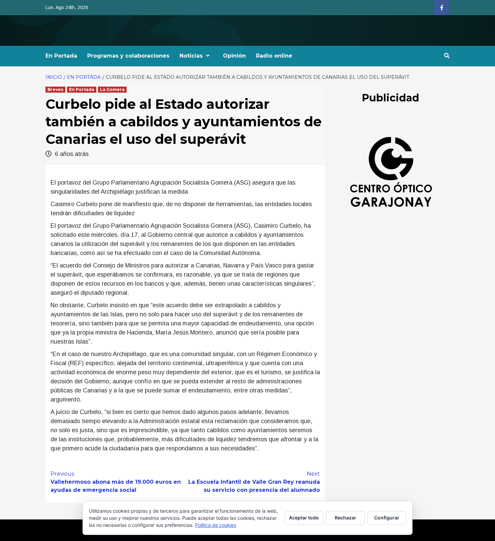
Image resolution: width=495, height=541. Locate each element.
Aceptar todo (304, 517)
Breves (55, 89)
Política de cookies (215, 525)
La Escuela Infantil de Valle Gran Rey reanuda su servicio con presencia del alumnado (254, 482)
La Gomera (112, 89)
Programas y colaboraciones (128, 56)
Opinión (234, 56)
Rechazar (345, 517)
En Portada (61, 56)
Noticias (191, 56)
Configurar (386, 517)
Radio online (274, 56)
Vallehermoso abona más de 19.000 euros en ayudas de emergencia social (116, 482)
